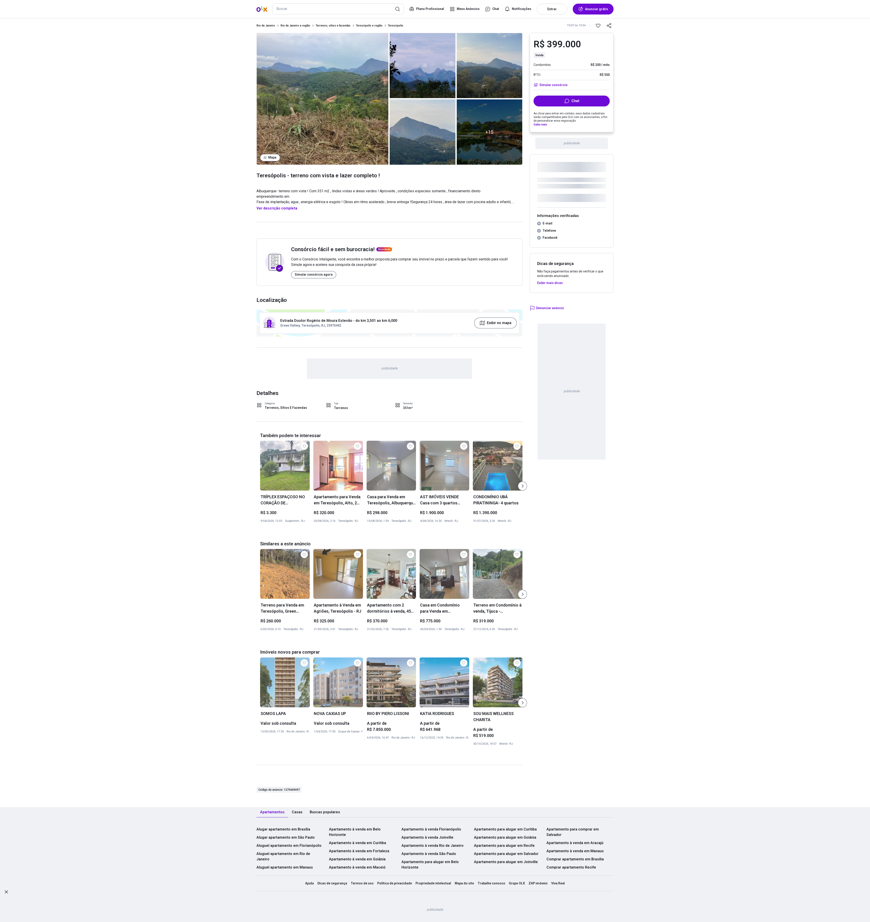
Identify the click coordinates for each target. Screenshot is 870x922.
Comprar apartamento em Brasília (575, 859)
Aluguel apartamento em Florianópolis (288, 845)
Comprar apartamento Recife (571, 867)
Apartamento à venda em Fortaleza (359, 851)
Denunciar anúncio (550, 308)
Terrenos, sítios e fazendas (333, 25)
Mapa (272, 157)
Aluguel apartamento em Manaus (284, 867)
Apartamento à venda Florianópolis (431, 829)
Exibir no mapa (499, 323)
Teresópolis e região (369, 25)
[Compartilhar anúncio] (609, 25)
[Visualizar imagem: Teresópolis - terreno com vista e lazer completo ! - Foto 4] (490, 65)
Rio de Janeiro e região (295, 25)
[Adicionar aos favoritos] (598, 25)
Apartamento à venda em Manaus (575, 851)
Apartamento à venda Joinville (427, 837)
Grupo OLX (517, 883)
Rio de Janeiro (265, 25)
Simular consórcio (553, 85)
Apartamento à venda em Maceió (357, 867)
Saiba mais (540, 124)
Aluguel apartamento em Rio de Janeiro (283, 856)
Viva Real (558, 883)
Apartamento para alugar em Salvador (506, 854)
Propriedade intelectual (433, 883)
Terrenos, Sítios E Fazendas (286, 407)
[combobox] (338, 9)
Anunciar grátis (596, 9)
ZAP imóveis (538, 883)
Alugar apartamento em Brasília (283, 829)
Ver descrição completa (276, 208)
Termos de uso (362, 883)
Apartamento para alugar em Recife (504, 845)
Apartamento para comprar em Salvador (572, 832)
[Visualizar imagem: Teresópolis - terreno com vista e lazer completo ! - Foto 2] (422, 65)
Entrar (552, 9)
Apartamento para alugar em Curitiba (505, 829)
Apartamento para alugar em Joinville (506, 862)
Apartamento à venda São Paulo (428, 854)
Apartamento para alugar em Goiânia (505, 837)
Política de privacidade (394, 883)
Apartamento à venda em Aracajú (574, 843)
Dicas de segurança (332, 883)
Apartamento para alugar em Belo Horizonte (430, 864)
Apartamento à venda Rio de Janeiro (432, 845)
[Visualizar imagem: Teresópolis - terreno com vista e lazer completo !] (322, 99)
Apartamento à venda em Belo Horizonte (355, 832)
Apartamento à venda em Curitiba (357, 843)
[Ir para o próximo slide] (522, 486)
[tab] (272, 812)
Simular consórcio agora (314, 274)
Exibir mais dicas (550, 283)
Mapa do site (464, 883)
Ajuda (309, 883)
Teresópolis (395, 25)
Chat (575, 101)
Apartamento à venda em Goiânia (357, 859)
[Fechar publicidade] (6, 892)
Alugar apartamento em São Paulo (285, 837)
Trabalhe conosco (491, 883)
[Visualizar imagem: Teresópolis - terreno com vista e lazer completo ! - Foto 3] (422, 132)
